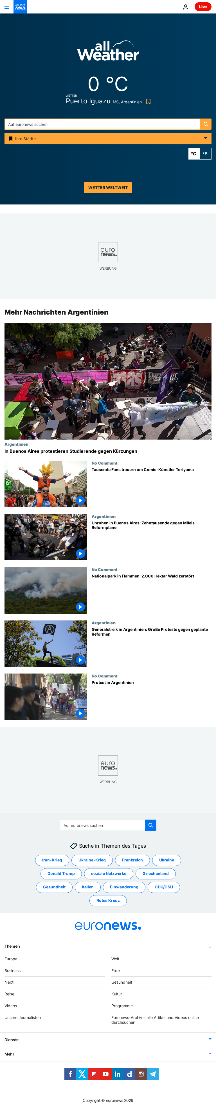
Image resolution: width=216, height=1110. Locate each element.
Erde (115, 970)
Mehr (9, 1054)
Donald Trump (61, 873)
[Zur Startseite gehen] (20, 6)
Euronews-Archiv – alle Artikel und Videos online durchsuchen (155, 1020)
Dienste (11, 1040)
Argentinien (16, 444)
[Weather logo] (108, 52)
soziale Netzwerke (108, 873)
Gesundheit (54, 887)
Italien (88, 887)
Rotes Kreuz (108, 900)
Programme (122, 1005)
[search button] (206, 124)
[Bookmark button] (147, 101)
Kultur (116, 993)
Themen (12, 946)
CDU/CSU (164, 887)
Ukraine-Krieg (92, 860)
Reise (9, 993)
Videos (10, 1005)
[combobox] (108, 124)
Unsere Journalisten (22, 1017)
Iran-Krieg (52, 860)
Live (203, 6)
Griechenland (156, 873)
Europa (10, 958)
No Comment (105, 463)
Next (9, 982)
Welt (115, 958)
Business (12, 970)
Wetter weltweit (108, 187)
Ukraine (166, 860)
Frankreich (132, 860)
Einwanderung (124, 887)
